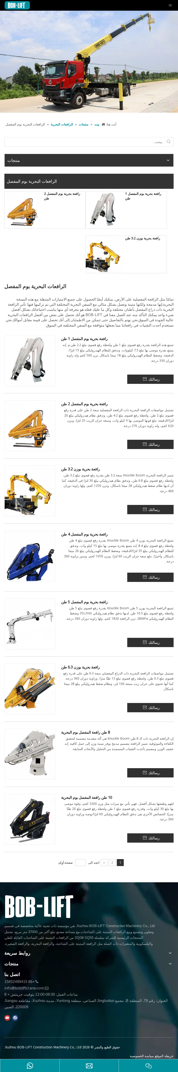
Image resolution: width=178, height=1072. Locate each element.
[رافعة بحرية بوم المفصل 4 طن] (30, 556)
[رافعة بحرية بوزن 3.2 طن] (104, 254)
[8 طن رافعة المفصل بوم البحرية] (30, 754)
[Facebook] (15, 1018)
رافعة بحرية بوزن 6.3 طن (80, 667)
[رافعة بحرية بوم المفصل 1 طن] (104, 209)
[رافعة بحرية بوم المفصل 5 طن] (30, 623)
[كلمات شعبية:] (168, 142)
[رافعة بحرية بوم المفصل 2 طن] (23, 209)
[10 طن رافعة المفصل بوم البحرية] (30, 819)
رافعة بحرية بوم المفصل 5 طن (84, 602)
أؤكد (61, 862)
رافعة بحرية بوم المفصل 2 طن (62, 195)
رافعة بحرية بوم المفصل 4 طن (84, 534)
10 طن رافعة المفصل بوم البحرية (86, 797)
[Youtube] (7, 1018)
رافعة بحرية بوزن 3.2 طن (142, 238)
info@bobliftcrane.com (24, 988)
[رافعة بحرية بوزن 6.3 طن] (30, 689)
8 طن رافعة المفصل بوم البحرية (85, 732)
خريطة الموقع (164, 1056)
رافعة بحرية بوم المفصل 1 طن (143, 195)
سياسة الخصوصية (142, 1056)
